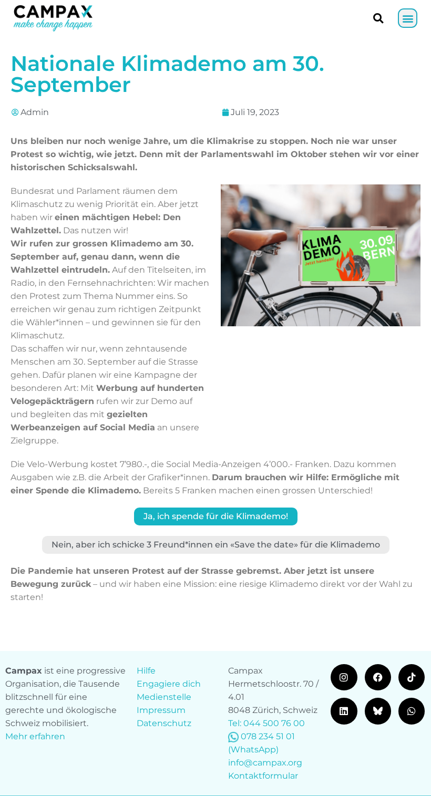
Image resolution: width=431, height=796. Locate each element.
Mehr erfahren (35, 736)
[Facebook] (378, 677)
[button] (407, 18)
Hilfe (146, 671)
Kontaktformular (263, 776)
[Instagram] (344, 677)
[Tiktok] (411, 677)
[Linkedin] (344, 711)
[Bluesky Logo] (378, 711)
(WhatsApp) (253, 749)
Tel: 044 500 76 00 (266, 723)
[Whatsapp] (411, 711)
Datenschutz (164, 723)
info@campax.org (265, 763)
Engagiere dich (169, 684)
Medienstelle (164, 697)
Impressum (161, 710)
